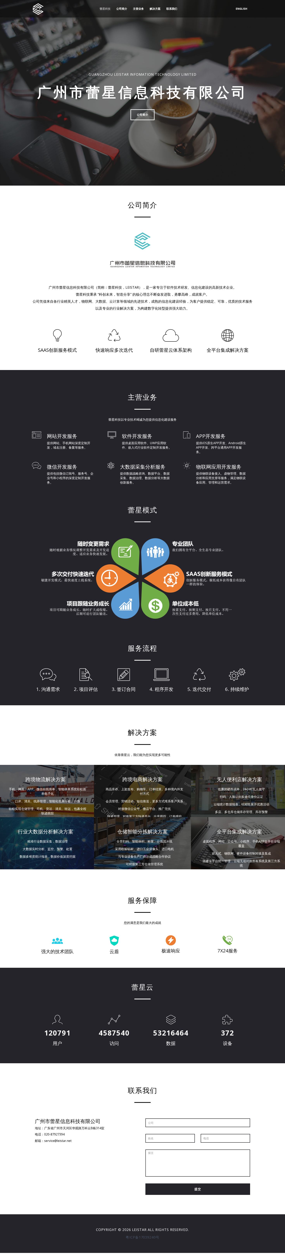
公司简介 (121, 8)
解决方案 (155, 8)
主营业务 (138, 8)
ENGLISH (241, 8)
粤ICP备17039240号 (142, 1237)
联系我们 (171, 8)
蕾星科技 (105, 8)
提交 (197, 1189)
